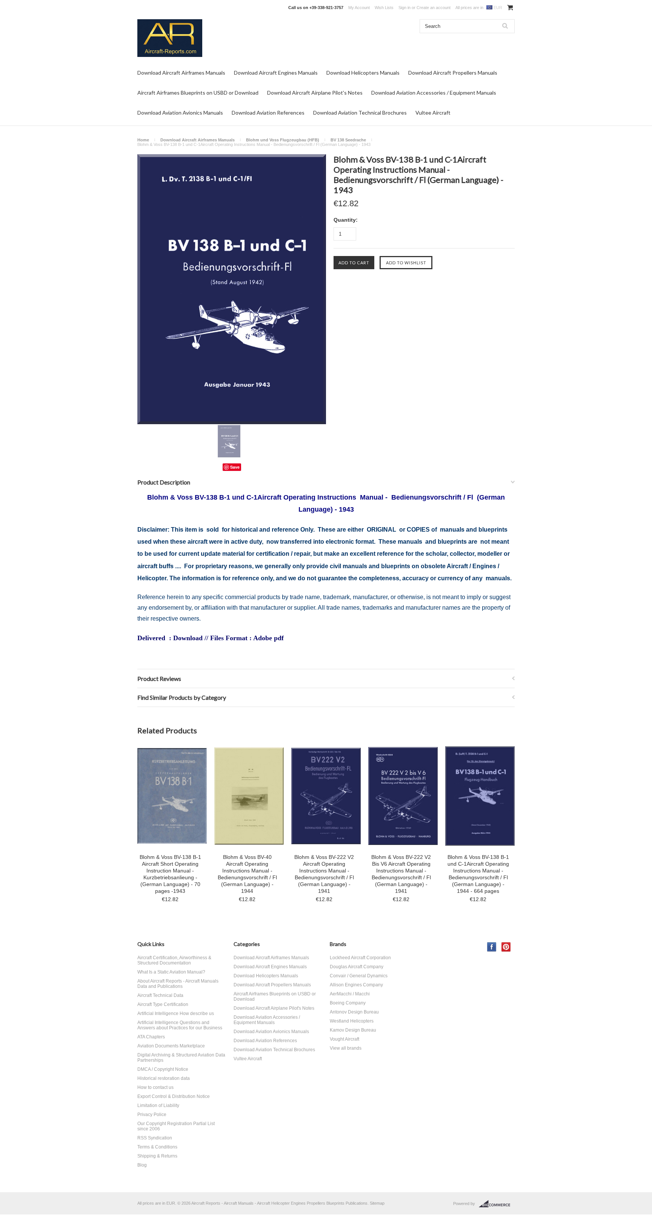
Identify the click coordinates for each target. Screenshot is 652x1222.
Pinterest (506, 947)
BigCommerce (497, 1204)
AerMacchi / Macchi (350, 994)
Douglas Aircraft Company (356, 966)
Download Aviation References (268, 112)
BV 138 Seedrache (348, 140)
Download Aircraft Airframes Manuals (181, 72)
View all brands (345, 1048)
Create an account (434, 7)
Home (143, 140)
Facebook (492, 947)
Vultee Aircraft (433, 112)
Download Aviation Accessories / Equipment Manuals (433, 92)
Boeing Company (348, 1003)
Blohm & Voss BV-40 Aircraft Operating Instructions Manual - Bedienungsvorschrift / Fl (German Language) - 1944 (247, 874)
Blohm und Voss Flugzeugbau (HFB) (282, 140)
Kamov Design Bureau (353, 1030)
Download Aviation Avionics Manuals (180, 112)
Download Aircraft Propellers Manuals (452, 72)
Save (235, 467)
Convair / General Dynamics (359, 975)
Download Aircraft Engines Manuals (276, 72)
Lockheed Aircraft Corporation (360, 957)
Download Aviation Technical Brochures (360, 112)
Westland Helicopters (352, 1021)
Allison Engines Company (356, 984)
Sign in (404, 7)
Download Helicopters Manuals (363, 72)
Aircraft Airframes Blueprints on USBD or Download (197, 92)
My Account (359, 7)
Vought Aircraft (344, 1039)
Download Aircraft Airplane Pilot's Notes (315, 92)
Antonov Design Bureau (354, 1012)
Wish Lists (384, 7)
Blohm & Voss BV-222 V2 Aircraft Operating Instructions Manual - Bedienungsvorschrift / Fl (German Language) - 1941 (324, 874)
